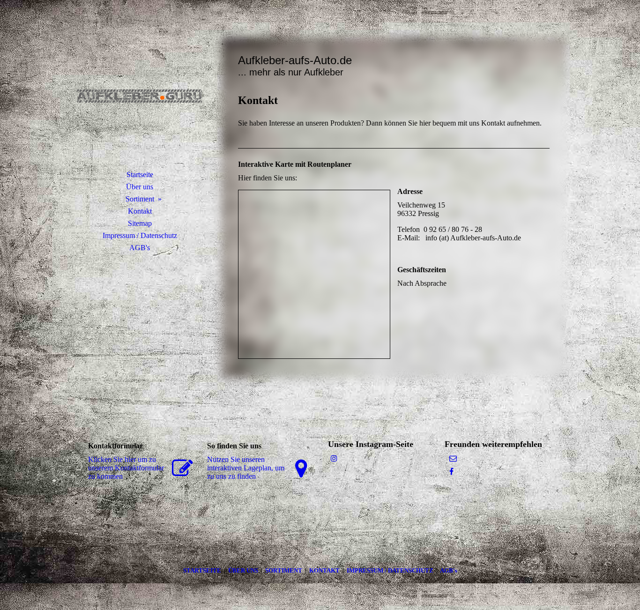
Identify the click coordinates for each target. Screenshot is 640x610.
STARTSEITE (203, 570)
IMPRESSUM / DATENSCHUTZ (390, 570)
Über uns (139, 187)
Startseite (140, 175)
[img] (139, 96)
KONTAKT (325, 570)
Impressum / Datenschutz (140, 235)
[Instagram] (334, 458)
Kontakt (140, 211)
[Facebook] (451, 472)
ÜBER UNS (243, 570)
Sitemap (140, 223)
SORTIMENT (284, 570)
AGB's (139, 248)
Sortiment (140, 199)
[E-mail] (453, 458)
